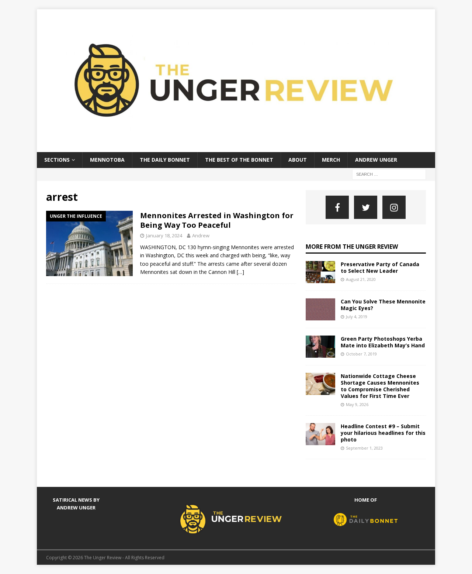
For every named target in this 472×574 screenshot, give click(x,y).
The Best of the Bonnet (239, 159)
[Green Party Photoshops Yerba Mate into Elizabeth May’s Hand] (320, 347)
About (297, 159)
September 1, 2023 (364, 448)
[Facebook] (337, 207)
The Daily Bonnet (165, 159)
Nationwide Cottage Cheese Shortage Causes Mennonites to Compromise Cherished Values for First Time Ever (380, 386)
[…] (240, 271)
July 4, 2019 (356, 316)
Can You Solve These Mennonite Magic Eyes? (383, 305)
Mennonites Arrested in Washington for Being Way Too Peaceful (217, 220)
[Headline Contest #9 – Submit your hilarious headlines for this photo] (320, 434)
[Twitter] (365, 207)
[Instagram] (394, 207)
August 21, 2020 (361, 279)
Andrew (200, 235)
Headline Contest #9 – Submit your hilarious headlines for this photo (383, 433)
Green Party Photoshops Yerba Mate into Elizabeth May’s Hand (383, 342)
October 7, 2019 (361, 354)
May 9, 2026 (357, 404)
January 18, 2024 (164, 235)
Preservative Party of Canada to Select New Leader (380, 267)
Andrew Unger (376, 159)
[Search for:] (389, 173)
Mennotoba (107, 159)
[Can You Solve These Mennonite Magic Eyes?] (320, 309)
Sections (57, 159)
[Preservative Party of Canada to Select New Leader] (320, 272)
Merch (331, 159)
